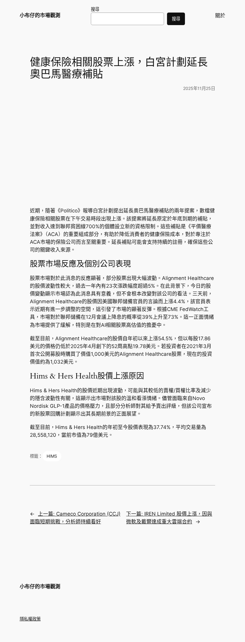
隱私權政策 (30, 618)
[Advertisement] (122, 146)
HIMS (52, 456)
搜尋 (95, 9)
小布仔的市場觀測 (40, 15)
